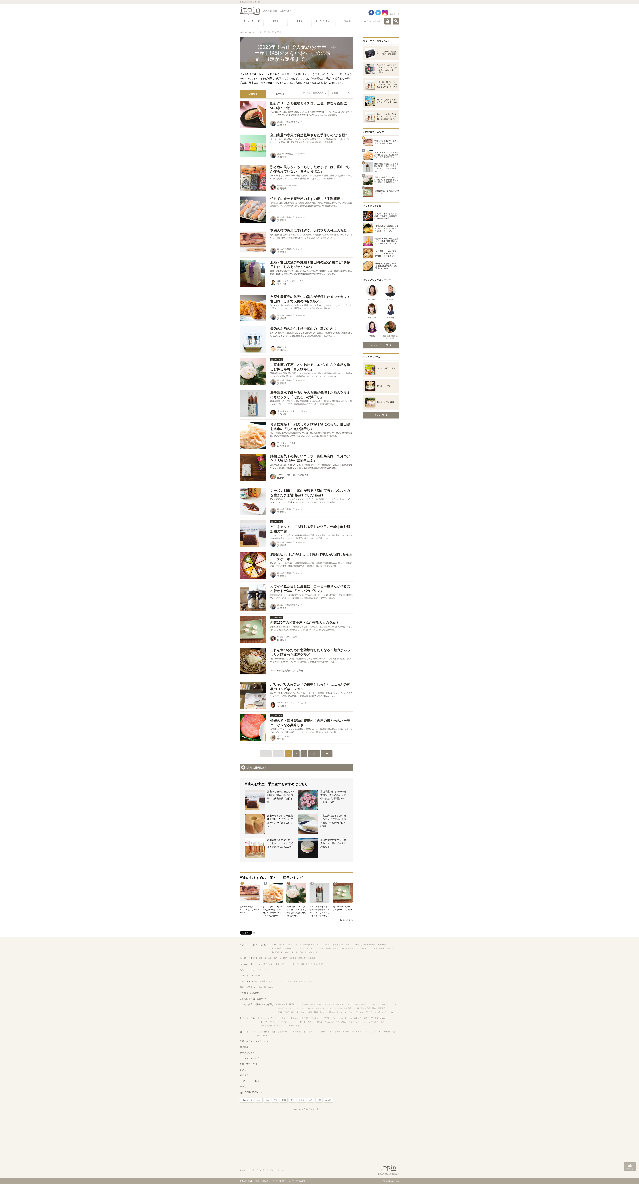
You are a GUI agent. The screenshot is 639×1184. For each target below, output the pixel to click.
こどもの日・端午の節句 (251, 998)
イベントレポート (248, 1058)
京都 (267, 1100)
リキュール (356, 1032)
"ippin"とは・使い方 (275, 1170)
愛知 (292, 1100)
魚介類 (356, 1008)
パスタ (311, 1008)
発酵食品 (381, 1008)
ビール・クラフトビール (330, 1032)
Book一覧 (261, 1170)
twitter (378, 12)
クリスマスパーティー (302, 981)
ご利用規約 (280, 1181)
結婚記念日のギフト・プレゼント (317, 945)
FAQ (301, 1181)
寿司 (316, 1012)
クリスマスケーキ (284, 981)
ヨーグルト (329, 1004)
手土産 (276, 964)
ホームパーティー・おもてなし (255, 964)
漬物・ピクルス (316, 1004)
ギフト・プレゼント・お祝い (254, 944)
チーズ (281, 1008)
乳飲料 (265, 1035)
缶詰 (302, 1012)
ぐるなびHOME (246, 1181)
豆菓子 (383, 1022)
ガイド (243, 1075)
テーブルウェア (247, 1052)
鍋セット (295, 1012)
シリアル (339, 1004)
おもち (271, 987)
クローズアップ (247, 1064)
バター (374, 1004)
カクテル (346, 1032)
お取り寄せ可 (246, 1100)
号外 (242, 1086)
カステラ (311, 1022)
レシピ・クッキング (314, 964)
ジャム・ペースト (362, 1004)
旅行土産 (302, 958)
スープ (343, 1012)
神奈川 (328, 1100)
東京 (259, 1100)
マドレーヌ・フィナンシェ (281, 1022)
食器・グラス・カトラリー (253, 1041)
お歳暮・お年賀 (331, 948)
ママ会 (284, 964)
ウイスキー (282, 1032)
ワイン (259, 1032)
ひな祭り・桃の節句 (249, 993)
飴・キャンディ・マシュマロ (273, 1026)
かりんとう (373, 1022)
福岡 (284, 1100)
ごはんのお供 (302, 1004)
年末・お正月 (246, 987)
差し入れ (268, 958)
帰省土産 (292, 958)
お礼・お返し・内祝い (342, 945)
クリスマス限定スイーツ (264, 981)
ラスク (366, 1018)
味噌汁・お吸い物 (327, 1012)
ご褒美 (356, 945)
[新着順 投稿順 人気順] (341, 93)
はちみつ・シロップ (388, 1004)
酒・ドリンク (246, 1031)
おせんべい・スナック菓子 (336, 1022)
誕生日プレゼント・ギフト (290, 945)
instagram (385, 12)
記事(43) (253, 94)
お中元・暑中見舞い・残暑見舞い (375, 945)
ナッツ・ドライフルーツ (296, 1008)
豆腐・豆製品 (283, 1012)
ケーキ (263, 1018)
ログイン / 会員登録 (372, 21)
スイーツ (258, 976)
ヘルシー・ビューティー (251, 970)
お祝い (274, 945)
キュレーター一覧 (247, 1170)
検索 (396, 21)
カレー (351, 1012)
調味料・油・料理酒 (286, 1004)
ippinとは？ (394, 14)
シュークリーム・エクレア (350, 1018)
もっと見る (348, 920)
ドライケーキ (299, 1022)
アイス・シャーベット (358, 1022)
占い (242, 1069)
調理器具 (244, 1047)
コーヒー (386, 1032)
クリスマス (245, 981)
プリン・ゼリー (330, 1018)
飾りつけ (300, 964)
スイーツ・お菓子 (248, 1018)
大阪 (319, 1100)
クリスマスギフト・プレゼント (310, 948)
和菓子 (319, 1022)
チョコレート (316, 1018)
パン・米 (349, 1004)
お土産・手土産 (247, 958)
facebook (371, 12)
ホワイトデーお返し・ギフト (382, 948)
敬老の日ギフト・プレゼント (283, 948)
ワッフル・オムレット (380, 1018)
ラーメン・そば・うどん (366, 1012)
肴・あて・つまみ (385, 1012)
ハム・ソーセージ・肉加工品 (339, 1008)
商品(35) (280, 94)
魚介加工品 (365, 1008)
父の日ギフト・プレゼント (307, 952)
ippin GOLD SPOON (249, 1092)
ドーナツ (264, 1022)
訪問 (260, 958)
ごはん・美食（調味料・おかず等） (257, 1004)
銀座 (311, 1100)
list (254, 933)
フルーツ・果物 (293, 1026)
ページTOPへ (630, 1176)
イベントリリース (248, 1081)
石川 (275, 1100)
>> (326, 753)
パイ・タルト (273, 1018)
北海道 (301, 1100)
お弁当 (309, 1012)
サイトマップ (292, 1181)
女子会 (292, 964)
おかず (318, 1008)
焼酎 (273, 1032)
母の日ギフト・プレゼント (283, 952)
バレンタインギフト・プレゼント (354, 948)
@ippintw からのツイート (306, 1109)
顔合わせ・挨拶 (280, 958)
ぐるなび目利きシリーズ (264, 1181)
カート (387, 21)
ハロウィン (245, 975)
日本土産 (311, 958)
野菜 (374, 1008)
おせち (259, 987)
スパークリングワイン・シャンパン (303, 1032)
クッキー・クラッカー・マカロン (295, 1018)
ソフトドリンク (369, 1032)
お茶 (258, 1035)
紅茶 (394, 1032)
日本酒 (267, 1032)
